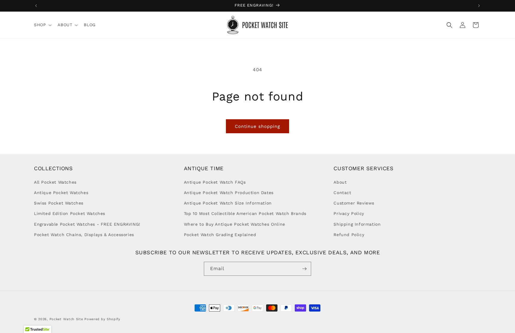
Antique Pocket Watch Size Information (228, 203)
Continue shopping (257, 126)
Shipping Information (357, 224)
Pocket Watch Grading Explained (220, 234)
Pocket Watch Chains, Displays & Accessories (84, 234)
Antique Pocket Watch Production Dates (229, 192)
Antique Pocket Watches (61, 192)
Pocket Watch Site (66, 319)
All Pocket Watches (55, 182)
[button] (42, 24)
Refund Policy (348, 234)
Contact (342, 192)
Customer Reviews (353, 203)
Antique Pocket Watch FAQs (215, 182)
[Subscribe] (304, 269)
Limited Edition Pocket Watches (69, 213)
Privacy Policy (348, 213)
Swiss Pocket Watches (58, 203)
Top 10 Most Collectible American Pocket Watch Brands (245, 213)
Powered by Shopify (102, 319)
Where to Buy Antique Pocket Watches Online (234, 224)
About (340, 182)
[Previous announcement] (36, 5)
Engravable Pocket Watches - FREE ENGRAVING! (87, 224)
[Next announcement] (478, 5)
